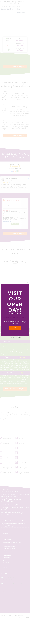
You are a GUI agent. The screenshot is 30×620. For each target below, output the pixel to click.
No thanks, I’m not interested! (15, 338)
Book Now (15, 327)
